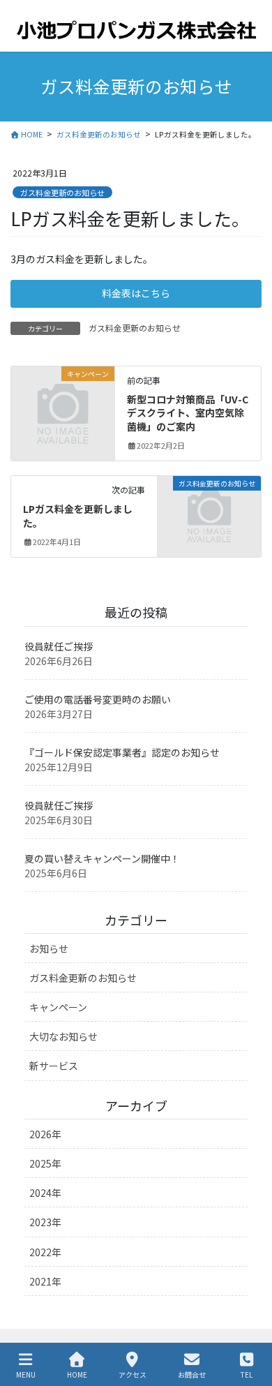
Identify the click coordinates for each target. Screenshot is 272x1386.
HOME (77, 1374)
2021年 (45, 1281)
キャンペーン (58, 1007)
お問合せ (192, 1374)
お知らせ (48, 948)
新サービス (53, 1066)
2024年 (45, 1193)
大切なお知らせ (63, 1036)
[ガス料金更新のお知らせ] (209, 507)
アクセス (132, 1374)
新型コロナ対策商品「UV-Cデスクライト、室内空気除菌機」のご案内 (187, 412)
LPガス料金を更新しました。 (78, 516)
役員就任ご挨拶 (58, 646)
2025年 (45, 1163)
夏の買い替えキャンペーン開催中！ (102, 858)
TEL (246, 1374)
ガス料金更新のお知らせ (62, 192)
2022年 (45, 1252)
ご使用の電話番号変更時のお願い (97, 699)
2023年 (45, 1222)
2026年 (45, 1134)
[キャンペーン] (62, 396)
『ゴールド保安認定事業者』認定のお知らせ (122, 752)
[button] (136, 294)
